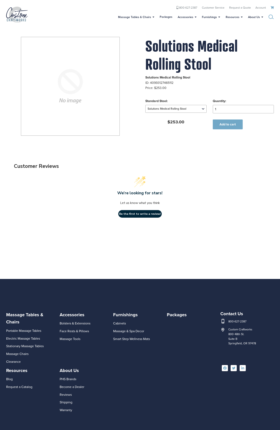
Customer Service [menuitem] (213, 7)
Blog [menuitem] (9, 379)
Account (260, 7)
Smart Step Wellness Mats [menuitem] (131, 339)
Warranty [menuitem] (66, 410)
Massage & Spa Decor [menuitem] (128, 331)
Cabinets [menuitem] (119, 323)
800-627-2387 (237, 321)
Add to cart (228, 124)
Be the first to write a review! (140, 214)
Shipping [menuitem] (66, 402)
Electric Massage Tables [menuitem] (23, 338)
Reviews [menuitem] (66, 394)
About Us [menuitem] (254, 17)
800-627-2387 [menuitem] (187, 7)
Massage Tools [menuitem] (70, 339)
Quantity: (219, 101)
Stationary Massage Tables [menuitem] (25, 346)
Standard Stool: (156, 101)
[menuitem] (30, 332)
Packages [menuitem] (166, 17)
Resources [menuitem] (232, 17)
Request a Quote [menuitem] (240, 7)
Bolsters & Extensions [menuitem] (75, 323)
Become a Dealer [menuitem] (72, 386)
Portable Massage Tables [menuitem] (23, 330)
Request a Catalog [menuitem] (19, 386)
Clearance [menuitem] (13, 361)
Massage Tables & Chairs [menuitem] (134, 17)
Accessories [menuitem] (185, 17)
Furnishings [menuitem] (209, 17)
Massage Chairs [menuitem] (17, 354)
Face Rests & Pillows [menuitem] (74, 331)
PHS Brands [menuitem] (68, 379)
